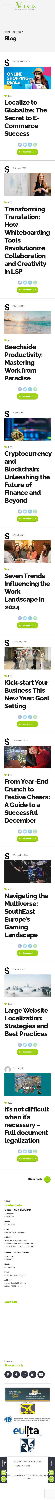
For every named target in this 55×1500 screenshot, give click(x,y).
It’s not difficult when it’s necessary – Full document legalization (26, 1124)
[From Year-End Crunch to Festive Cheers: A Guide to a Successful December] (27, 757)
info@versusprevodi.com (14, 1232)
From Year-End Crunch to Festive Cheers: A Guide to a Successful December (27, 801)
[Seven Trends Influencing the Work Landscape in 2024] (27, 551)
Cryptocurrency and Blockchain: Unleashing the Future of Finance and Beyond (27, 477)
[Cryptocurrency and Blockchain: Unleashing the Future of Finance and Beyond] (27, 429)
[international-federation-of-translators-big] (27, 1419)
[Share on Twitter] (25, 145)
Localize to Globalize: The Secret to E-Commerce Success (25, 118)
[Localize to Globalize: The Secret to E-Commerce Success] (27, 78)
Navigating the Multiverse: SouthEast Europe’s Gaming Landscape (26, 915)
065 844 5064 (9, 1267)
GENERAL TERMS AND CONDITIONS (27, 1462)
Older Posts (35, 1179)
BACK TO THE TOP (23, 1466)
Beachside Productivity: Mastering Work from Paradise (23, 362)
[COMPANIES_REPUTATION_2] (27, 1394)
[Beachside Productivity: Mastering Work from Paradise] (27, 322)
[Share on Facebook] (20, 145)
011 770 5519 (9, 1217)
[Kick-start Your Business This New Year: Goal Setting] (27, 658)
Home (7, 32)
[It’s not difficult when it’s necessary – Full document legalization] (27, 1084)
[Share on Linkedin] (30, 145)
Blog (10, 96)
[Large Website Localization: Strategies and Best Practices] (27, 985)
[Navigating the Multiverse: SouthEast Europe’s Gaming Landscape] (27, 871)
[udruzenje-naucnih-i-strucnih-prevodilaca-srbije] (27, 1445)
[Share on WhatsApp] (35, 145)
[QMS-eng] (27, 1408)
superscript (27, 1478)
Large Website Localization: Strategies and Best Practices (26, 1022)
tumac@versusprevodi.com (15, 1275)
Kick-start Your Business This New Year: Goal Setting (26, 694)
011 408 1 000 (9, 1259)
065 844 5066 (9, 1225)
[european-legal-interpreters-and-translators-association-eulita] (28, 1431)
